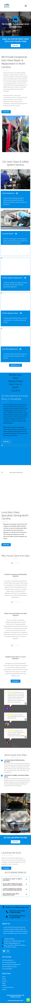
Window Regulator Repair (10, 313)
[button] (25, 5)
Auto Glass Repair (7, 234)
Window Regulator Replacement (12, 278)
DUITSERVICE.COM (19, 995)
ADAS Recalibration (8, 193)
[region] (15, 24)
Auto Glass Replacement (10, 349)
